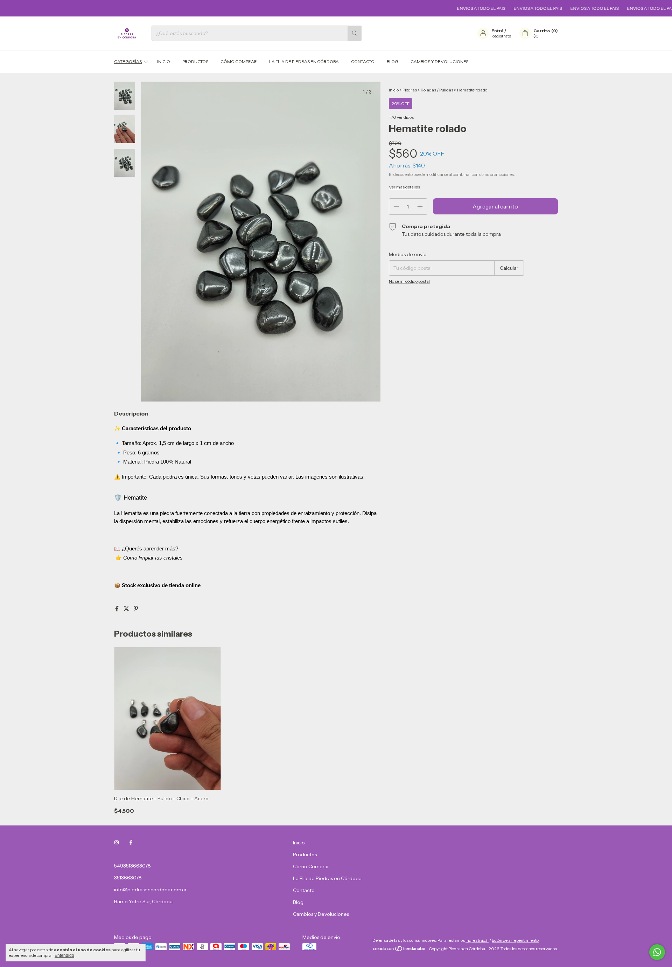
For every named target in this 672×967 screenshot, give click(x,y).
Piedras (409, 89)
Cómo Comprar (238, 61)
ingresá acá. (477, 940)
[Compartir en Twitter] (127, 608)
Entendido (64, 955)
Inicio (163, 61)
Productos (195, 61)
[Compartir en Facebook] (117, 608)
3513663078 (128, 878)
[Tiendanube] (399, 950)
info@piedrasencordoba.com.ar (150, 889)
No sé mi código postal (409, 281)
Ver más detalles (404, 187)
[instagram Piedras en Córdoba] (116, 842)
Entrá (497, 30)
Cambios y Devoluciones (439, 61)
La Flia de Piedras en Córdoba (304, 61)
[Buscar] (355, 33)
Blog (392, 61)
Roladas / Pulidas (437, 89)
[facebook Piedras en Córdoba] (130, 842)
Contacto (362, 61)
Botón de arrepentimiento (515, 940)
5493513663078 (132, 866)
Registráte (501, 36)
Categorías (128, 61)
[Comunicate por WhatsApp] (657, 952)
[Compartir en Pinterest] (136, 608)
